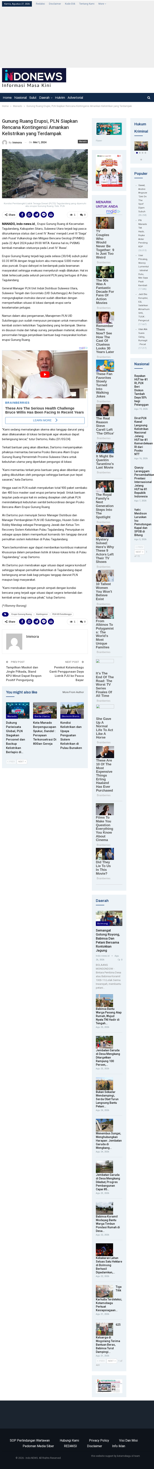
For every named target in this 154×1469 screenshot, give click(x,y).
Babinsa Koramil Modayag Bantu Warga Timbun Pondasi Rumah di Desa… (108, 1224)
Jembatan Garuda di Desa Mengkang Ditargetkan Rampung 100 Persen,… (108, 1057)
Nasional (20, 97)
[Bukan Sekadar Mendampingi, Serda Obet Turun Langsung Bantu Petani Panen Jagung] (104, 1083)
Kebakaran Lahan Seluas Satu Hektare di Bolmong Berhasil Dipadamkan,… (109, 1265)
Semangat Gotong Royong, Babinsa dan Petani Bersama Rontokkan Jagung (108, 940)
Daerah (44, 97)
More (101, 3)
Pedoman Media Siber (38, 1446)
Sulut (32, 97)
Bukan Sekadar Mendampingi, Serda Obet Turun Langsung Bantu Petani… (107, 1099)
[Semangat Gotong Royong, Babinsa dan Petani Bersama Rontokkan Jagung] (109, 918)
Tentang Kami (86, 3)
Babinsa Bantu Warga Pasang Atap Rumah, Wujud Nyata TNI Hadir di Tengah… (109, 1016)
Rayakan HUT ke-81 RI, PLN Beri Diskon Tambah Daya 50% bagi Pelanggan (141, 390)
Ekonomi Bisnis (71, 716)
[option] (141, 146)
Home (7, 97)
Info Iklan (118, 1446)
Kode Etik (70, 3)
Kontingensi (42, 614)
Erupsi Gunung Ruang (21, 614)
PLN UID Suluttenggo (62, 614)
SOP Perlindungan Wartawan (30, 1440)
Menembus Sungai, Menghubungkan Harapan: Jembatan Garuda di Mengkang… (109, 1140)
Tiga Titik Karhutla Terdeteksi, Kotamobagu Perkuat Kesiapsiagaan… (109, 1298)
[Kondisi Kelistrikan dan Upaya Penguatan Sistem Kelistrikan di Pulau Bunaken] (72, 710)
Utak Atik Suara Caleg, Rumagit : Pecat (142, 337)
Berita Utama (42, 716)
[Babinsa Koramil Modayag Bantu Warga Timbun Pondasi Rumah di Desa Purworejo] (104, 1208)
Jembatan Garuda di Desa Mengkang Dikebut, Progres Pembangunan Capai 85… (108, 1182)
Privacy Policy (99, 1440)
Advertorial (75, 97)
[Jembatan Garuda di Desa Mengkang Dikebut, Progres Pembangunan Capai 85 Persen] (104, 1166)
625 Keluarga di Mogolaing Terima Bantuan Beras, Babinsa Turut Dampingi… (108, 1338)
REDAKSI (70, 1446)
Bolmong (102, 923)
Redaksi (40, 3)
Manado (83, 141)
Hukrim (60, 97)
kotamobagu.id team (128, 1456)
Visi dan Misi (128, 1440)
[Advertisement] (77, 37)
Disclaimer (55, 3)
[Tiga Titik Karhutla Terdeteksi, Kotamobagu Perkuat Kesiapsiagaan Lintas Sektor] (104, 1291)
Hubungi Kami (69, 1440)
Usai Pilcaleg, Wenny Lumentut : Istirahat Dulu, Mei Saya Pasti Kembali (143, 270)
